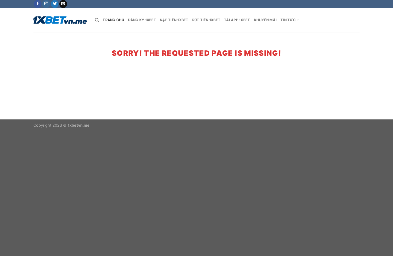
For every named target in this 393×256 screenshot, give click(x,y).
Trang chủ (113, 20)
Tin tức (288, 20)
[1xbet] (60, 20)
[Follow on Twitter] (55, 4)
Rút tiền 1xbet (206, 20)
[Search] (97, 20)
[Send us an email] (63, 4)
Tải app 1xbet (237, 20)
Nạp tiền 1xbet (174, 20)
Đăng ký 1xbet (142, 20)
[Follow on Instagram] (46, 4)
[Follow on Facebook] (37, 4)
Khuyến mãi (265, 20)
